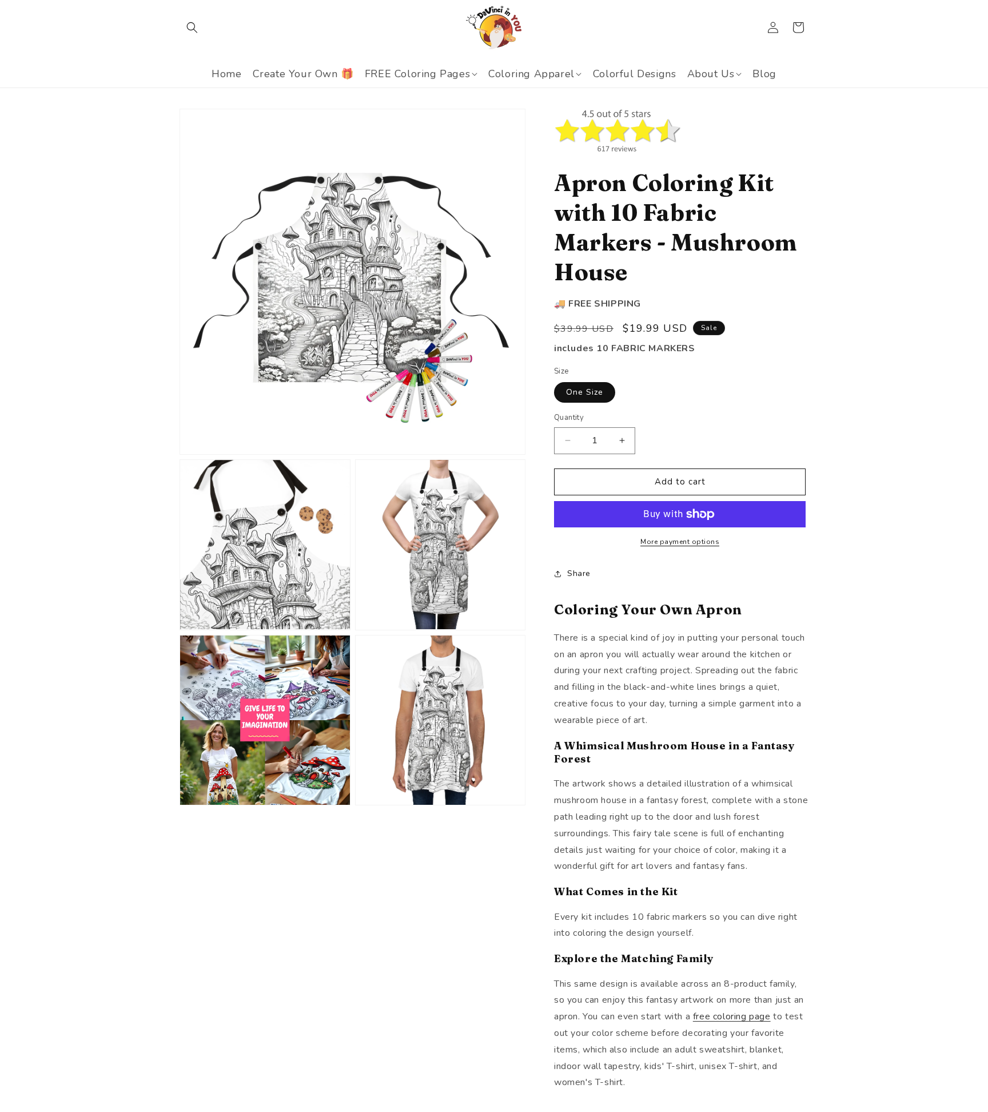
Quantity (569, 417)
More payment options (679, 541)
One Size (584, 392)
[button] (192, 27)
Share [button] (579, 573)
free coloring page (732, 1016)
